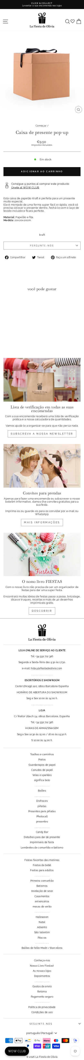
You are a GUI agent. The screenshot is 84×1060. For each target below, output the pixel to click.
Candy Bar (42, 832)
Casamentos (41, 896)
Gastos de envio (42, 986)
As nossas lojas (42, 970)
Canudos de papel (42, 770)
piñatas (42, 806)
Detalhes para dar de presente (42, 837)
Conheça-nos (42, 960)
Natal (42, 922)
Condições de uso (42, 1012)
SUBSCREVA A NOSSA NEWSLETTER (42, 433)
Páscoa (42, 937)
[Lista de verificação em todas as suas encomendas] (42, 380)
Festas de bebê (42, 865)
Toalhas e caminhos (42, 754)
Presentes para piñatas (42, 811)
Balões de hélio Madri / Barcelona (42, 948)
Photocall (42, 816)
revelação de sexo (42, 891)
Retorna (42, 991)
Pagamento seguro (42, 996)
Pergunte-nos (42, 245)
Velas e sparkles (42, 775)
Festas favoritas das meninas (41, 860)
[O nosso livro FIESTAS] (42, 554)
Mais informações (42, 522)
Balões (42, 790)
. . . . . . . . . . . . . (42, 785)
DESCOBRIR (42, 610)
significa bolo (42, 780)
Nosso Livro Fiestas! (42, 965)
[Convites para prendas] (42, 466)
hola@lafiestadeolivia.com (46, 668)
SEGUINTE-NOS (41, 1024)
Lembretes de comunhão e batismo (42, 847)
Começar (40, 125)
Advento (42, 927)
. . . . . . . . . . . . (42, 942)
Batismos (42, 885)
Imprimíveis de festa (42, 842)
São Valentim (42, 932)
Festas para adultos (42, 870)
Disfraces (42, 801)
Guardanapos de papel (42, 764)
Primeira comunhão (42, 880)
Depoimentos (42, 976)
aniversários (42, 901)
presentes (42, 821)
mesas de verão (42, 906)
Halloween (42, 917)
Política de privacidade (41, 1007)
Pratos (42, 759)
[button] (7, 303)
